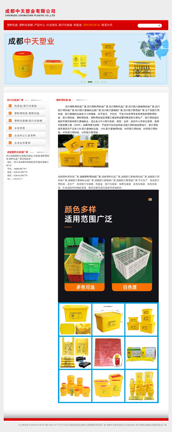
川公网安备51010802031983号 (31, 425)
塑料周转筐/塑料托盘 (27, 113)
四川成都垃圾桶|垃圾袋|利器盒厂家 (151, 425)
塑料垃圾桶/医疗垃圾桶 (28, 120)
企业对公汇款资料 (25, 135)
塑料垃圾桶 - (26, 25)
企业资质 (19, 128)
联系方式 (107, 25)
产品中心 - (40, 25)
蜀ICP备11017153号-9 (54, 425)
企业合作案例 (22, 143)
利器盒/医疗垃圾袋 (25, 106)
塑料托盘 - (13, 25)
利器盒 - (78, 25)
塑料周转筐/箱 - (92, 25)
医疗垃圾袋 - (66, 25)
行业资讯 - (53, 25)
